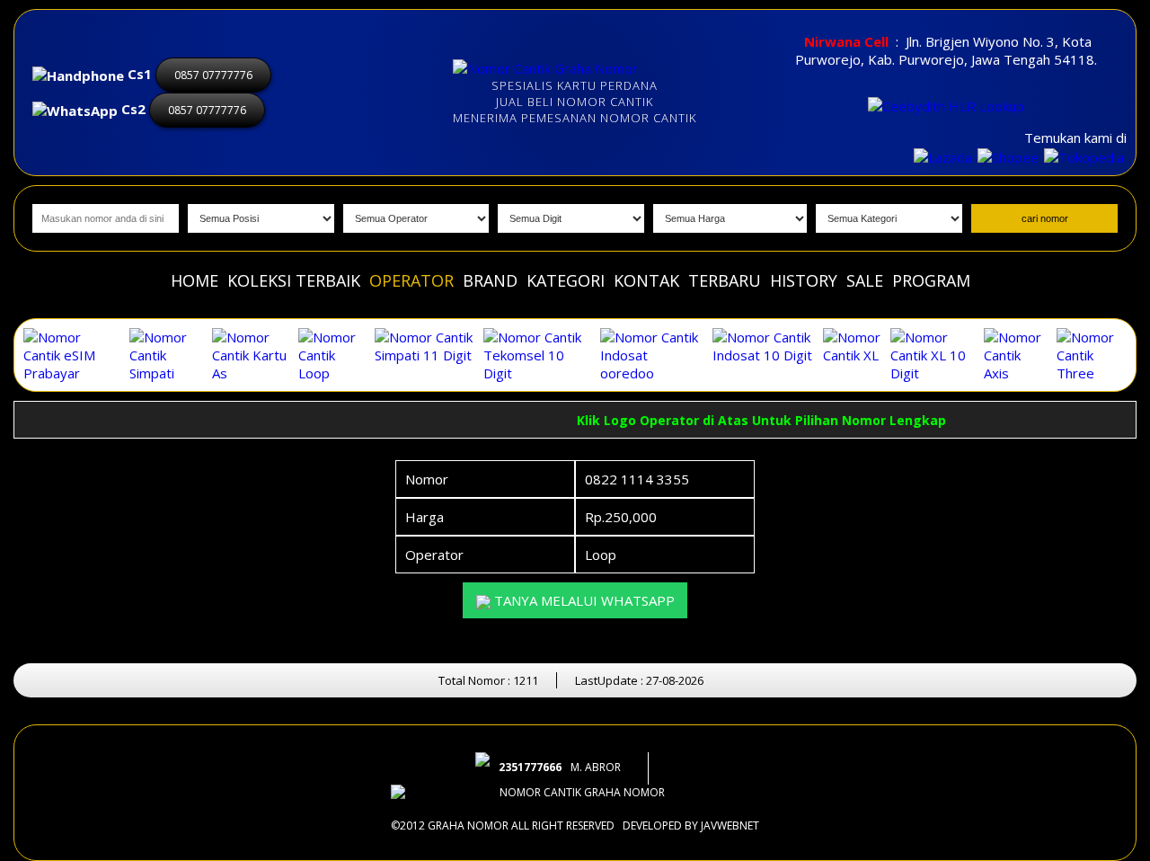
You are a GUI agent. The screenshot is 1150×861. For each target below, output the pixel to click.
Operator (411, 280)
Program (931, 280)
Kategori (565, 280)
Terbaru (724, 280)
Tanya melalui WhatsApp (583, 600)
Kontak (646, 280)
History (803, 280)
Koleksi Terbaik (293, 280)
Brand (490, 280)
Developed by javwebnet (691, 825)
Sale (864, 280)
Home (194, 280)
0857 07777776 (213, 75)
